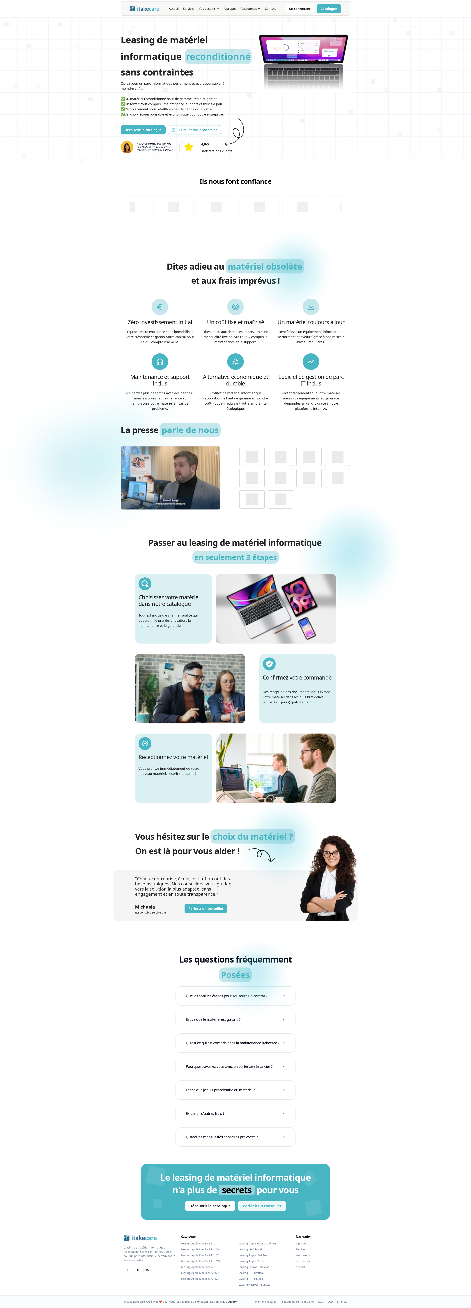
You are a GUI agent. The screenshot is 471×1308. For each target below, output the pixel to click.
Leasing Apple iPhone (251, 1261)
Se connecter (300, 8)
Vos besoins (207, 9)
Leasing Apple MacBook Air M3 (257, 1243)
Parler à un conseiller (205, 908)
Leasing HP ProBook (250, 1278)
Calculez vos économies (198, 130)
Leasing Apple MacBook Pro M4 (200, 1249)
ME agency (230, 1301)
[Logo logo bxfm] (251, 457)
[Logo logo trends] (280, 499)
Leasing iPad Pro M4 (250, 1249)
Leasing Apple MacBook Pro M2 (200, 1255)
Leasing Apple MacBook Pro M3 (200, 1261)
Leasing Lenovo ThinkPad (254, 1267)
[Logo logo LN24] (251, 478)
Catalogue (329, 8)
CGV (320, 1301)
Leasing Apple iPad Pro (252, 1255)
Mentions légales (265, 1301)
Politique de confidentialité (297, 1301)
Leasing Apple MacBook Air (198, 1267)
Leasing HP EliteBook (251, 1273)
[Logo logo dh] (309, 457)
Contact (270, 9)
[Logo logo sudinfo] (337, 478)
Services (188, 9)
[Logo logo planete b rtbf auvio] (280, 478)
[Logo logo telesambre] (251, 499)
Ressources (249, 9)
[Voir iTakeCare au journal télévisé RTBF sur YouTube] (170, 478)
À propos (230, 9)
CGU (330, 1301)
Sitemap (342, 1301)
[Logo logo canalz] (280, 457)
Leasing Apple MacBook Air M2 (200, 1278)
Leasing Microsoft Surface (254, 1284)
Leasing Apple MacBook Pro (198, 1243)
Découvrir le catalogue (143, 130)
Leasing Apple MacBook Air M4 (200, 1273)
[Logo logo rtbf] (309, 478)
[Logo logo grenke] (337, 457)
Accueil (174, 9)
